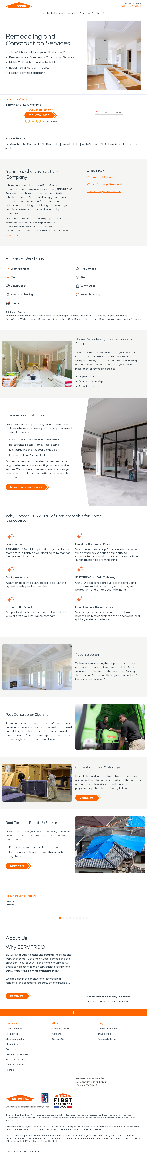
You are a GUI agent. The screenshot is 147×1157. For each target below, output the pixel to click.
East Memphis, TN (14, 144)
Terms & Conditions (108, 1028)
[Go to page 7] (80, 918)
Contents (136, 319)
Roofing (10, 1069)
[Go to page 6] (77, 918)
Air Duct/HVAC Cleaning (92, 315)
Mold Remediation (15, 1039)
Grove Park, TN (70, 144)
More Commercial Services (26, 487)
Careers (56, 1033)
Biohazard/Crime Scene (38, 315)
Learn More (86, 797)
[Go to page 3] (67, 918)
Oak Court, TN (35, 144)
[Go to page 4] (70, 918)
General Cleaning (15, 1064)
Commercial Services (101, 177)
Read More (16, 995)
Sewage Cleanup (15, 315)
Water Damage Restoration (106, 184)
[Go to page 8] (83, 918)
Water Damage (14, 1028)
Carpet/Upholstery (116, 315)
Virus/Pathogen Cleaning (65, 315)
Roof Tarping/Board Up (97, 319)
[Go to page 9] (86, 918)
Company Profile (61, 1028)
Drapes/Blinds (59, 319)
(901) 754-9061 (130, 5)
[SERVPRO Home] (19, 5)
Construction (12, 1049)
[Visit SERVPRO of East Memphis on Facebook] (73, 1012)
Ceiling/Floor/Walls (16, 319)
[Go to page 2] (63, 918)
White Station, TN (92, 144)
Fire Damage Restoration (104, 191)
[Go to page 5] (73, 918)
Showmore (12, 235)
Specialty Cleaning (15, 1059)
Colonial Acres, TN (115, 144)
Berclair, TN (52, 144)
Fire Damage (13, 1033)
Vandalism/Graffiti (120, 319)
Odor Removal (76, 319)
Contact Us (99, 13)
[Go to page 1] (60, 918)
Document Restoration (39, 319)
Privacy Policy (105, 1033)
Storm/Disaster (14, 1044)
